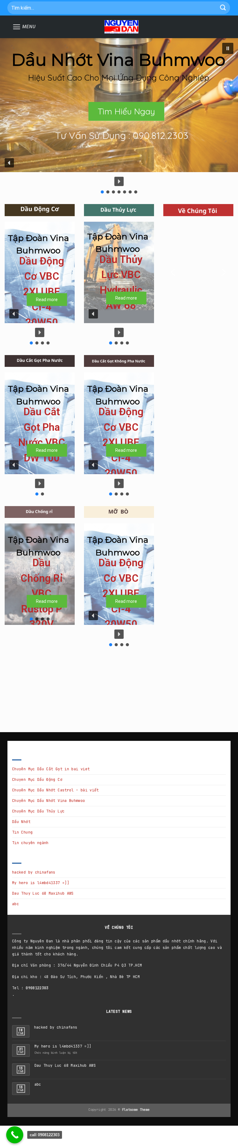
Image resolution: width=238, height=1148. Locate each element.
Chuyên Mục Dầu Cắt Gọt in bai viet (51, 769)
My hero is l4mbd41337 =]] (40, 882)
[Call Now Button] (14, 1134)
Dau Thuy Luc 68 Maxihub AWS (43, 893)
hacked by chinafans (33, 872)
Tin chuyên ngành (30, 842)
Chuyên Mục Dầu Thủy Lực (38, 811)
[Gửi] (223, 8)
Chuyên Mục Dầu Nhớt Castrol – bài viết (55, 790)
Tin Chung (22, 832)
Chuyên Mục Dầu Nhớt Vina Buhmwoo (48, 800)
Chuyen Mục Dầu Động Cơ (37, 779)
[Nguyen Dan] (121, 27)
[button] (227, 48)
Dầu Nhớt (21, 821)
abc (15, 903)
